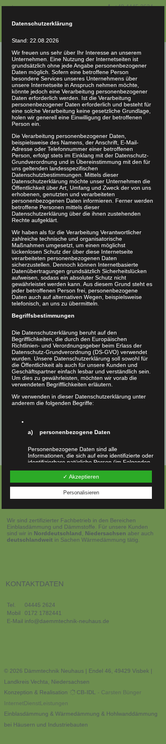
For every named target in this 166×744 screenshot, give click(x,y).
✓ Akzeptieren (81, 476)
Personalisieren (81, 493)
